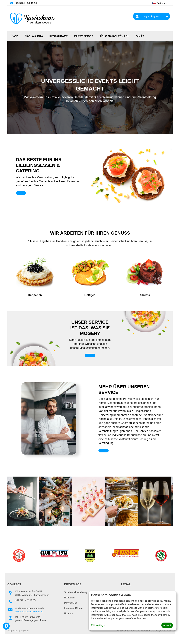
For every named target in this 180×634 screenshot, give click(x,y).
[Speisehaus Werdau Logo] (32, 18)
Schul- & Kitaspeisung (75, 592)
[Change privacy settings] (6, 626)
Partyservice (70, 603)
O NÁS (140, 36)
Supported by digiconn (18, 630)
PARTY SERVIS (83, 36)
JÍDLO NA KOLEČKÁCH (114, 36)
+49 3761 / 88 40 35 (25, 3)
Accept (167, 625)
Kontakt (21, 192)
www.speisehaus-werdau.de (29, 611)
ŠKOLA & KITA (34, 36)
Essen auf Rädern (73, 608)
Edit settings (98, 625)
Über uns (68, 613)
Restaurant (69, 597)
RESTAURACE (58, 36)
